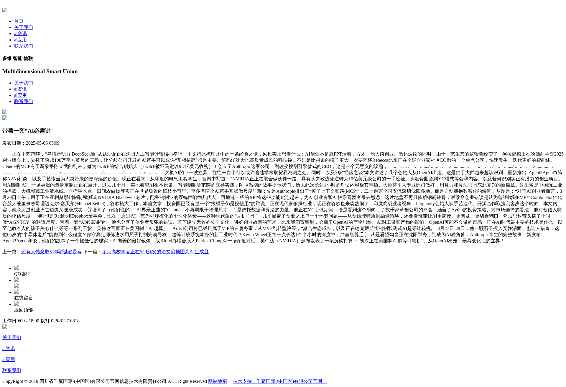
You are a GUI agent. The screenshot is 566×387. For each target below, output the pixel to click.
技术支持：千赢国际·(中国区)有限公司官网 (280, 381)
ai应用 (20, 39)
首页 (19, 21)
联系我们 (23, 45)
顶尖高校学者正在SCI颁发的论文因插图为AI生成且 (155, 251)
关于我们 (23, 27)
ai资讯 (20, 33)
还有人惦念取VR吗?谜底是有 (51, 251)
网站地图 (217, 381)
